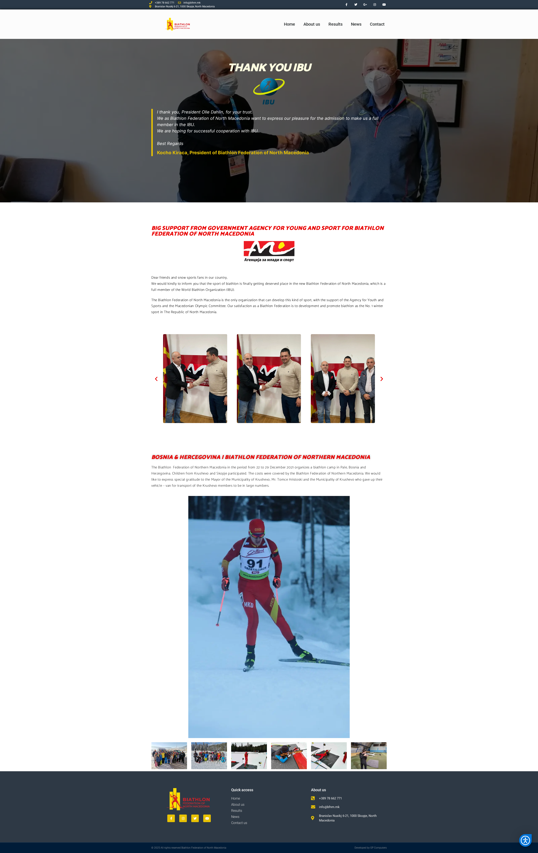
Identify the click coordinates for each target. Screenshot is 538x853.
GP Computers (378, 847)
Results (335, 24)
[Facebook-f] (346, 4)
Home (289, 24)
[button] (156, 378)
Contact (377, 24)
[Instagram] (374, 4)
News (356, 24)
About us (311, 24)
